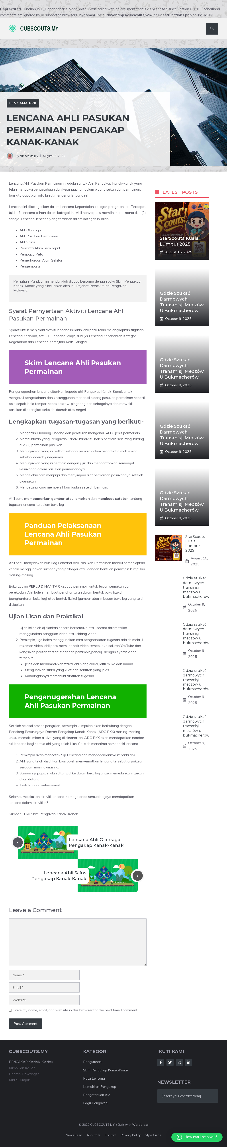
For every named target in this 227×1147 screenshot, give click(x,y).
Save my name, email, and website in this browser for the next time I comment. (76, 1010)
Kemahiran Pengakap (99, 1086)
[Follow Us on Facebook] (160, 1062)
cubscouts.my (29, 156)
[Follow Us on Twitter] (170, 1062)
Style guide (153, 1135)
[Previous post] (17, 842)
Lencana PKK (23, 103)
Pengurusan (92, 1062)
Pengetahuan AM (96, 1095)
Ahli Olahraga (30, 230)
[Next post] (137, 875)
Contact (110, 1135)
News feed (74, 1135)
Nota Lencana (94, 1078)
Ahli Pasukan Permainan (39, 236)
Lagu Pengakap (95, 1103)
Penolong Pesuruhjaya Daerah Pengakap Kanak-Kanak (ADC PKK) (62, 731)
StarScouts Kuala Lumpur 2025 (195, 544)
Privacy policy (131, 1135)
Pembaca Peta (31, 254)
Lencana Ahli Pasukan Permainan (36, 183)
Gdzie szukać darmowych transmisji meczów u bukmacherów (196, 587)
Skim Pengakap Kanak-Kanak (105, 1070)
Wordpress (140, 1125)
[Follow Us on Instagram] (179, 1062)
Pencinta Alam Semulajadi (40, 248)
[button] (212, 29)
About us (93, 1135)
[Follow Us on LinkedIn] (188, 1062)
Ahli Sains (27, 242)
